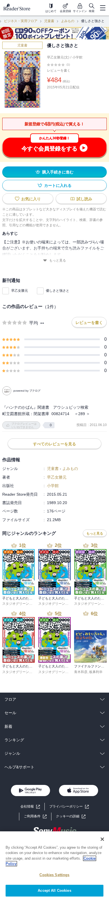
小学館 (77, 57)
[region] (54, 866)
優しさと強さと (57, 291)
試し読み (84, 199)
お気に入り (31, 199)
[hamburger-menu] (102, 7)
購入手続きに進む (58, 172)
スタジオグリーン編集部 (20, 604)
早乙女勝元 (19, 291)
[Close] (102, 839)
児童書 (49, 21)
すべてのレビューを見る (54, 444)
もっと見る (57, 260)
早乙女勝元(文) (58, 57)
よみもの (67, 21)
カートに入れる (58, 185)
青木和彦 (80, 672)
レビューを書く (58, 70)
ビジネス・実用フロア (20, 21)
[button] (70, 816)
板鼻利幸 (96, 672)
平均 (33, 323)
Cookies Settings (54, 875)
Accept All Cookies (54, 890)
